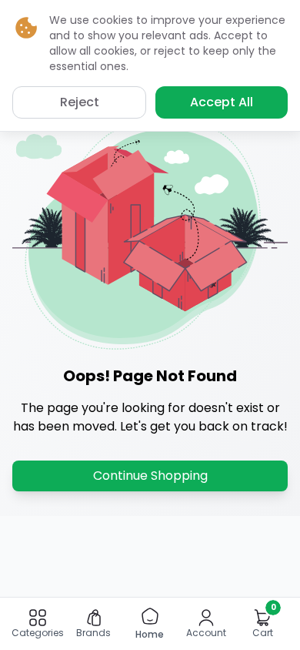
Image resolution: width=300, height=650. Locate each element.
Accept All (221, 102)
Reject (79, 102)
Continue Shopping (150, 475)
